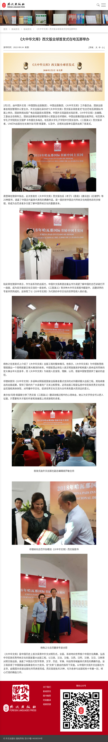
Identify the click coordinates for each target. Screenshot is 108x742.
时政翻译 (47, 700)
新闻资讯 (47, 691)
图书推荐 (47, 695)
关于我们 (47, 687)
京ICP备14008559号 (33, 738)
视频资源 (47, 704)
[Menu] (103, 5)
